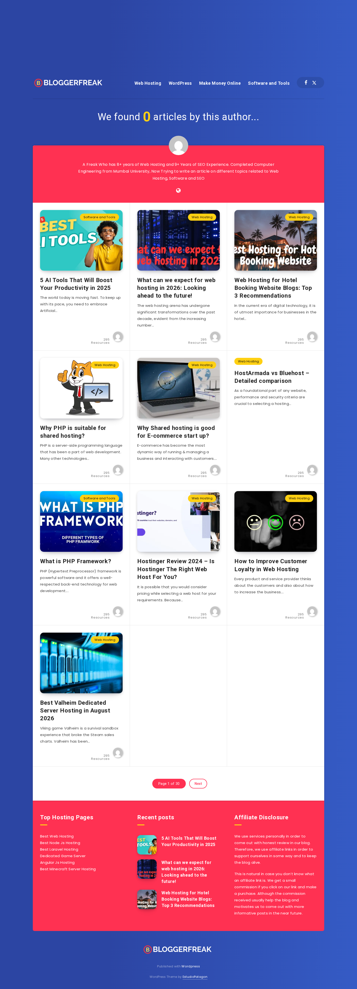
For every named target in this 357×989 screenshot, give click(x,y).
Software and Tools (268, 83)
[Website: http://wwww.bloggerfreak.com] (178, 190)
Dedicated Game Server (62, 855)
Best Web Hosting (57, 836)
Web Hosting (148, 83)
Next (198, 784)
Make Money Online (220, 83)
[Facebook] (306, 82)
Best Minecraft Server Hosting (68, 869)
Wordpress (190, 966)
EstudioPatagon (195, 977)
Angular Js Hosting (57, 862)
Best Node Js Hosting (60, 842)
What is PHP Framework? (75, 561)
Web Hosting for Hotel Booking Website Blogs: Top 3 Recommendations (273, 288)
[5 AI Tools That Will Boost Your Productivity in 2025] (147, 845)
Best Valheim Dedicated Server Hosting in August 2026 (75, 710)
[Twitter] (314, 82)
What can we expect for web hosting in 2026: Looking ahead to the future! (176, 288)
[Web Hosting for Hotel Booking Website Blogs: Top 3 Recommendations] (147, 899)
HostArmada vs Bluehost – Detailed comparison (271, 377)
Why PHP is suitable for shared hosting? (73, 432)
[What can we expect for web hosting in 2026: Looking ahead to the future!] (147, 869)
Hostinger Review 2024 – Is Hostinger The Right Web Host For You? (176, 569)
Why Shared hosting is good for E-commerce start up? (176, 432)
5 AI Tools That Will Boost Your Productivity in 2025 (76, 284)
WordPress (180, 83)
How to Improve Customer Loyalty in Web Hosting (270, 565)
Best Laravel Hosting (59, 849)
